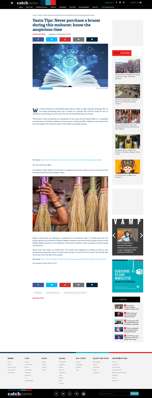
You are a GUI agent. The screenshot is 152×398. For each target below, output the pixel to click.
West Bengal (96, 362)
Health (95, 7)
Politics (29, 7)
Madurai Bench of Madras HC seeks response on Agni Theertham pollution (127, 77)
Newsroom (115, 381)
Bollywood (28, 375)
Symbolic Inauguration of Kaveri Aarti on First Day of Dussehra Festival (126, 102)
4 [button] (131, 257)
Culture (72, 7)
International (11, 370)
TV (25, 378)
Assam (95, 364)
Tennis (44, 370)
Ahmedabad (62, 362)
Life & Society (29, 364)
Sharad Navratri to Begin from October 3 (125, 176)
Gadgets (78, 367)
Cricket (44, 362)
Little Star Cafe (107, 7)
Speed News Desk (39, 34)
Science (78, 362)
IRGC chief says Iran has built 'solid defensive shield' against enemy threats (131, 315)
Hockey (44, 364)
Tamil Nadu (96, 367)
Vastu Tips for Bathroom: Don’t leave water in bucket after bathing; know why (71, 160)
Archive (114, 378)
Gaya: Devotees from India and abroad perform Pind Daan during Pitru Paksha (127, 127)
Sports (53, 7)
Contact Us (115, 364)
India (21, 7)
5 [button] (134, 257)
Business (62, 7)
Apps (77, 370)
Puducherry (96, 372)
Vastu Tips (38, 293)
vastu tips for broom (52, 293)
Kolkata (61, 378)
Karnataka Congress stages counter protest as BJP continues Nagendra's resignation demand (131, 309)
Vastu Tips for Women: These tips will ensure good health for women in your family (73, 259)
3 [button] (128, 257)
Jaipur (60, 375)
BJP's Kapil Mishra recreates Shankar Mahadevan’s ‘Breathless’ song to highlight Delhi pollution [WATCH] (127, 247)
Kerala (95, 370)
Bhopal (61, 367)
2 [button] (125, 257)
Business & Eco (12, 367)
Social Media (28, 370)
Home (34, 15)
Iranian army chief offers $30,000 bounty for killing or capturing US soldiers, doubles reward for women (131, 324)
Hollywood (28, 372)
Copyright (115, 375)
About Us (115, 362)
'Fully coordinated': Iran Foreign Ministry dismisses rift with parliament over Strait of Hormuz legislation (131, 331)
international (42, 7)
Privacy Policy (116, 367)
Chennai (61, 370)
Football (44, 367)
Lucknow (61, 383)
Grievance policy (117, 370)
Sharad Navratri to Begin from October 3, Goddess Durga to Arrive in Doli (127, 152)
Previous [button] (113, 235)
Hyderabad (62, 372)
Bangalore (62, 364)
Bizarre (27, 367)
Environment (84, 7)
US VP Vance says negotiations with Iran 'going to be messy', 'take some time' (131, 338)
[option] (127, 240)
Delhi (60, 381)
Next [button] (141, 235)
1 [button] (121, 257)
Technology (79, 364)
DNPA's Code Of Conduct (119, 372)
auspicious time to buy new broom (75, 293)
